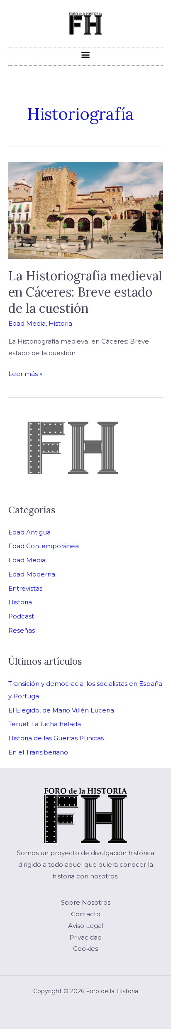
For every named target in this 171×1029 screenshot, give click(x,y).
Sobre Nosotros (85, 902)
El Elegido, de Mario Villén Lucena (61, 710)
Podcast (21, 616)
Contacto (85, 914)
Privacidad (85, 937)
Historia (60, 323)
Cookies (85, 948)
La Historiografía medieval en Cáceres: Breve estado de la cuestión (85, 292)
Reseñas (21, 630)
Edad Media (27, 323)
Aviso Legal (85, 926)
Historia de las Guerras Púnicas (56, 738)
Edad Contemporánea (43, 546)
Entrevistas (25, 588)
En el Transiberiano (38, 752)
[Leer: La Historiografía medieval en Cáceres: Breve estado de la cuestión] (85, 209)
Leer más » (25, 373)
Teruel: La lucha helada (44, 724)
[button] (86, 54)
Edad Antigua (29, 532)
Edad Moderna (31, 574)
